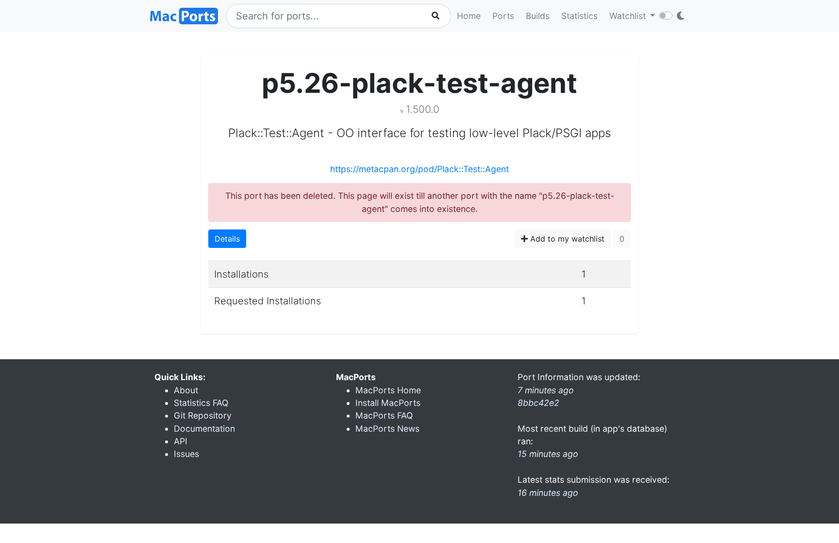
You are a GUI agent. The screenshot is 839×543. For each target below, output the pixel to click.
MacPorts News (387, 428)
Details (227, 239)
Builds (538, 16)
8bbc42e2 (538, 403)
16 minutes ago (548, 493)
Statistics (579, 16)
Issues (186, 454)
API (180, 441)
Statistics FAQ (201, 403)
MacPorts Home (388, 390)
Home (469, 16)
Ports (503, 16)
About (186, 390)
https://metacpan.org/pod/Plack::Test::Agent (419, 169)
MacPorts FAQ (384, 415)
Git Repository (203, 415)
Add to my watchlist (566, 239)
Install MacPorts (387, 403)
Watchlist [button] (628, 16)
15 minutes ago (548, 454)
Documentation (204, 428)
